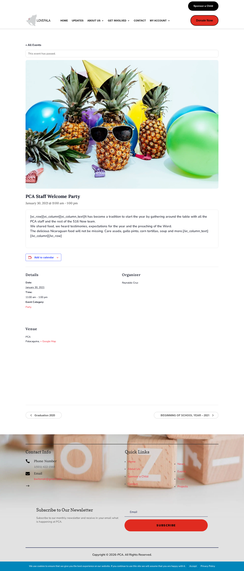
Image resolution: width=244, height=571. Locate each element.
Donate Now (204, 20)
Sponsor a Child (203, 5)
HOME (64, 20)
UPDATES (77, 20)
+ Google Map (48, 341)
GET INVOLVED (117, 20)
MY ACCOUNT (158, 20)
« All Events (33, 45)
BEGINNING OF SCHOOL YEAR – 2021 (185, 415)
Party (28, 307)
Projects (182, 486)
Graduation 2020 (44, 415)
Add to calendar (44, 257)
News (181, 464)
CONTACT (140, 20)
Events (181, 471)
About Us (134, 469)
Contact (133, 484)
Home (132, 461)
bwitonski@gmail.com (48, 479)
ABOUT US (93, 20)
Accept (193, 566)
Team (181, 479)
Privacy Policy (208, 566)
